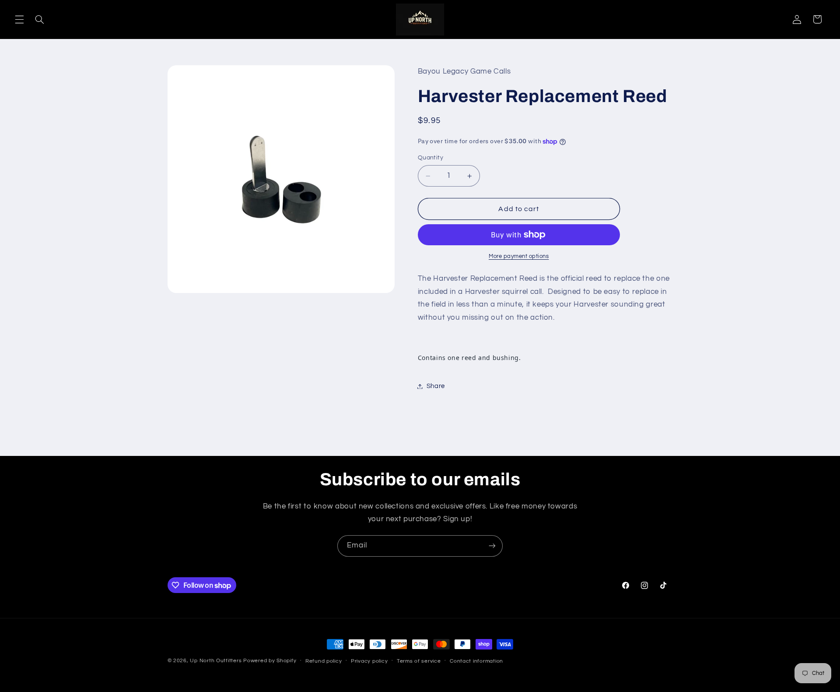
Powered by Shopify (269, 660)
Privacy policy (369, 661)
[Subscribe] (492, 546)
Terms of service (419, 661)
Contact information (476, 661)
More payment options (519, 256)
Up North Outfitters (216, 660)
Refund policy (323, 661)
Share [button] (436, 386)
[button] (19, 19)
